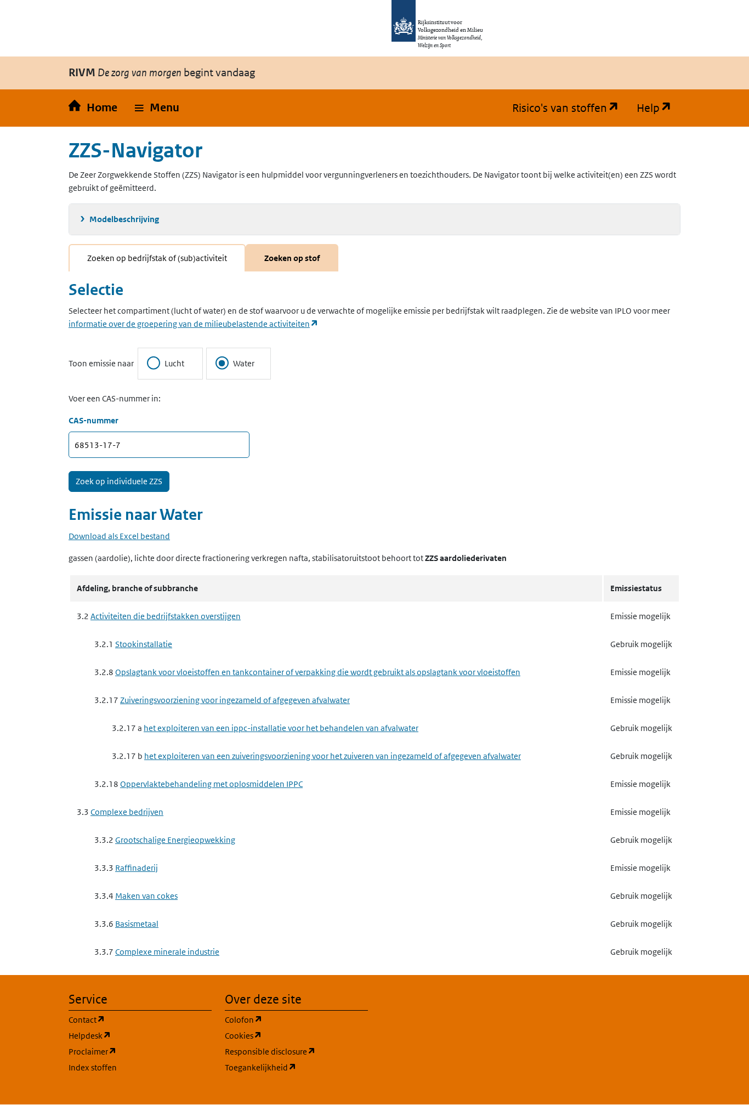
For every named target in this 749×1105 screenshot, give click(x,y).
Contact (139, 1019)
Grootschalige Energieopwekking (175, 840)
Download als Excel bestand (119, 536)
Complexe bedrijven (126, 812)
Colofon (296, 1019)
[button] (157, 108)
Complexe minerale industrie (167, 952)
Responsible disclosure (296, 1051)
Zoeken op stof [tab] (292, 258)
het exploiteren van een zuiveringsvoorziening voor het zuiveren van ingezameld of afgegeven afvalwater (332, 756)
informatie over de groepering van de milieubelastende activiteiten (194, 324)
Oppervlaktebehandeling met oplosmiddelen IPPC (211, 784)
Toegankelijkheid (296, 1067)
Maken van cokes (146, 896)
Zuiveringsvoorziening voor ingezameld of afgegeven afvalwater (235, 700)
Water (243, 363)
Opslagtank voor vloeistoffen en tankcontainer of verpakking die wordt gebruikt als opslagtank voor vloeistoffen (317, 672)
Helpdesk (140, 1035)
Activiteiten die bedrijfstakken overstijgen (165, 616)
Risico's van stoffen (570, 108)
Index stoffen (93, 1067)
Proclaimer (140, 1051)
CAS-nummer (93, 420)
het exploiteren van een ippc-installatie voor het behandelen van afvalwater (281, 728)
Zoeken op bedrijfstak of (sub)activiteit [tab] (157, 258)
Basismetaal (136, 924)
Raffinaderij (136, 868)
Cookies (296, 1035)
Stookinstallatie (143, 644)
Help (658, 108)
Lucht (174, 363)
